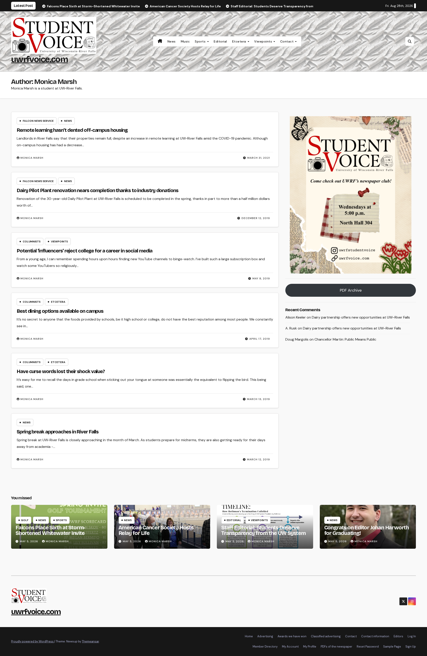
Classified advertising (326, 636)
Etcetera (239, 41)
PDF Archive (351, 290)
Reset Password (368, 646)
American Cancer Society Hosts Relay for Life (156, 530)
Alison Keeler (295, 317)
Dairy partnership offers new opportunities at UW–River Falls (361, 317)
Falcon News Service (38, 121)
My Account (290, 646)
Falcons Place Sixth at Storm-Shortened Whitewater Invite (50, 530)
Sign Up (410, 646)
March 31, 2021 (258, 158)
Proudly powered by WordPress (32, 641)
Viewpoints (263, 41)
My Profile (309, 646)
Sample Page (392, 646)
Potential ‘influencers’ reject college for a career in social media (84, 251)
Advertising (265, 636)
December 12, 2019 (256, 218)
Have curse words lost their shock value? (61, 371)
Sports (201, 41)
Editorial (220, 41)
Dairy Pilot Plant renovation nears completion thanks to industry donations (97, 190)
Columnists (31, 241)
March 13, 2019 (258, 399)
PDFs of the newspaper (336, 646)
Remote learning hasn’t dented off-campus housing (72, 130)
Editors (398, 636)
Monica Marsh (31, 158)
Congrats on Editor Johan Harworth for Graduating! (366, 530)
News (171, 41)
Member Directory (265, 646)
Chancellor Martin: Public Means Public (345, 339)
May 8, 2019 (261, 278)
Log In (412, 636)
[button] (409, 41)
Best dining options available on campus (60, 311)
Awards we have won (292, 636)
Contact (287, 41)
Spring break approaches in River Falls (58, 432)
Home (249, 636)
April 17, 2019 (259, 339)
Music (185, 41)
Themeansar (90, 641)
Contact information (375, 636)
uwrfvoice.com (39, 59)
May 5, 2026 (29, 541)
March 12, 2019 (258, 459)
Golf (24, 520)
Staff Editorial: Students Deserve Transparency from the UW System (263, 530)
